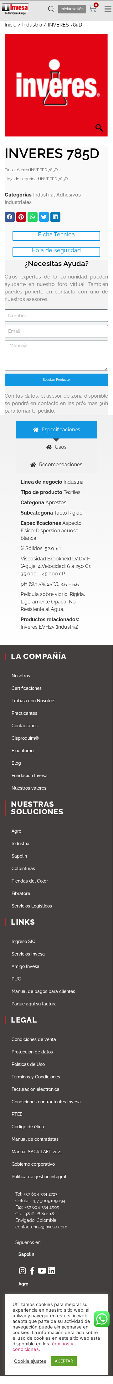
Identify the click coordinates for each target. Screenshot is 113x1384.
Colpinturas (23, 868)
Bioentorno (22, 750)
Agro (16, 831)
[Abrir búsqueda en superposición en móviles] (51, 9)
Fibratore (21, 893)
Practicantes (24, 713)
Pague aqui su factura (34, 1003)
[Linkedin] (51, 1271)
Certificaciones (27, 688)
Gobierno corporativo (33, 1164)
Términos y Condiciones (36, 1076)
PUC (16, 978)
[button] (10, 217)
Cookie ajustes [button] (30, 1361)
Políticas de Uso (28, 1064)
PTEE (17, 1114)
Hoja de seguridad (56, 250)
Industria (32, 25)
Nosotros (21, 675)
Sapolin (19, 856)
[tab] (56, 429)
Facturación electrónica (35, 1089)
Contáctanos (25, 725)
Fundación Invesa (30, 775)
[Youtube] (42, 1271)
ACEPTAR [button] (64, 1360)
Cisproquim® (25, 738)
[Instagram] (22, 1271)
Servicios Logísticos (32, 905)
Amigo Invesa (25, 966)
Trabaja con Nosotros (33, 700)
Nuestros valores (29, 788)
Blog (16, 763)
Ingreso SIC (23, 941)
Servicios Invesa (28, 953)
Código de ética (28, 1126)
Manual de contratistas (35, 1139)
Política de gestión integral (39, 1176)
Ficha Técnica (56, 234)
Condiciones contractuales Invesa (46, 1101)
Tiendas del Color (30, 880)
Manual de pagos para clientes (43, 991)
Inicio (11, 25)
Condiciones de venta (34, 1039)
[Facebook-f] (32, 1271)
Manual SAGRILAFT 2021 (37, 1151)
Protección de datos (32, 1051)
